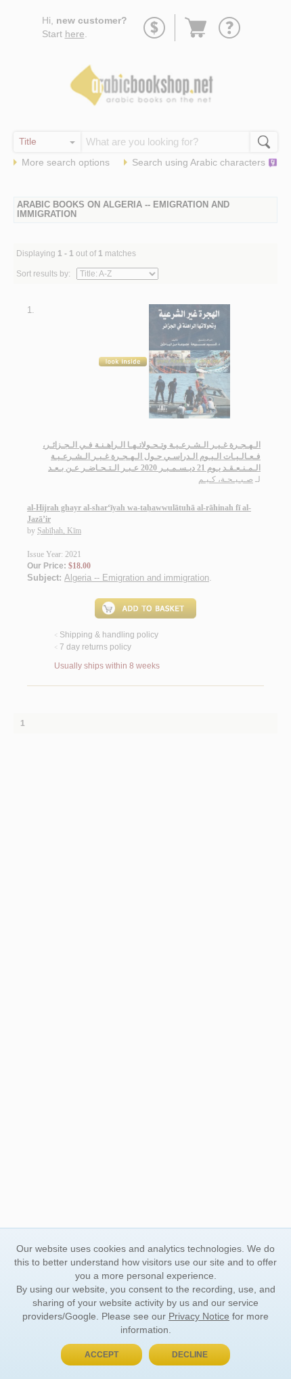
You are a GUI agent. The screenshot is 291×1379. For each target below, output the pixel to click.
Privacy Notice (199, 1316)
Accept (101, 1354)
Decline (190, 1354)
